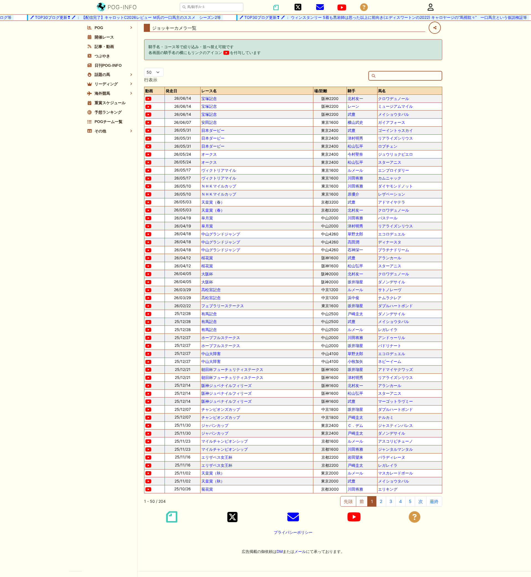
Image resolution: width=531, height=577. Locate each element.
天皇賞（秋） (213, 473)
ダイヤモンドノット (395, 186)
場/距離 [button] (320, 90)
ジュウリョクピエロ (395, 154)
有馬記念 (209, 313)
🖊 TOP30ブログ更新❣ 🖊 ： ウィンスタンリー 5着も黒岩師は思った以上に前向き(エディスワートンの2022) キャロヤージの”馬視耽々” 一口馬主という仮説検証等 (377, 17)
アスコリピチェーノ (395, 441)
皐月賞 (207, 218)
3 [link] (390, 501)
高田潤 (353, 242)
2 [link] (381, 501)
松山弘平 (355, 146)
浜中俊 (353, 297)
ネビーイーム (389, 361)
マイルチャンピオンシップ (224, 441)
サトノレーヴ (389, 289)
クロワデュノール (393, 98)
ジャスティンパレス (395, 425)
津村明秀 (355, 138)
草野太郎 (355, 234)
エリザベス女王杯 (216, 457)
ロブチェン (387, 146)
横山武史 (355, 122)
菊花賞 (207, 489)
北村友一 (355, 98)
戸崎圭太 (355, 313)
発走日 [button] (171, 90)
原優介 (353, 194)
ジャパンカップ (214, 425)
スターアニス (389, 162)
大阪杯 (207, 273)
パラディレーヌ (391, 457)
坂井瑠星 (355, 281)
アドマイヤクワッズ (395, 369)
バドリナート (389, 345)
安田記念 (209, 122)
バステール (387, 218)
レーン (353, 106)
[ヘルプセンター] (364, 7)
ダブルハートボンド (395, 305)
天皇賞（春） (213, 202)
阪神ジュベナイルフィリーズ (226, 385)
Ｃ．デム (355, 425)
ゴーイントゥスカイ (395, 130)
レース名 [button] (209, 90)
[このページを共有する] (435, 28)
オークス (209, 154)
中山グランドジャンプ (220, 234)
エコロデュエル (391, 234)
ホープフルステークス (220, 337)
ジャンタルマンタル (395, 449)
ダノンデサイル (391, 281)
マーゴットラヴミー (395, 401)
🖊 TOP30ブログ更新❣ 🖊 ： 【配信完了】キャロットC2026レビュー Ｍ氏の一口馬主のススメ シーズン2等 (119, 17)
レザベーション (391, 194)
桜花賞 (207, 257)
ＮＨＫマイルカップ (218, 186)
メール (300, 551)
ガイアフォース (391, 122)
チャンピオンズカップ (220, 409)
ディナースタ (389, 242)
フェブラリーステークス (222, 305)
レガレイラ (387, 329)
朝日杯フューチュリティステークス (232, 369)
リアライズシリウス (395, 138)
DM (280, 551)
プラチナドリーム (393, 249)
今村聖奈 (355, 154)
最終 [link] (434, 501)
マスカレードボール (395, 473)
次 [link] (420, 501)
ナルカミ (386, 417)
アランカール (389, 257)
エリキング (387, 489)
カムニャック (389, 178)
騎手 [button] (351, 90)
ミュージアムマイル (395, 106)
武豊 (351, 114)
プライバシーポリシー (293, 532)
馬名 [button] (382, 90)
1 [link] (372, 501)
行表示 (150, 80)
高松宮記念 (211, 289)
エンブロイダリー (393, 170)
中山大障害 (211, 353)
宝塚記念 (209, 98)
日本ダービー (213, 130)
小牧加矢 (355, 361)
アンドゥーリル (391, 337)
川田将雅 (355, 178)
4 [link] (400, 501)
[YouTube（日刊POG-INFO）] (341, 7)
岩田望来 (355, 457)
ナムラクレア (389, 297)
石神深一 (355, 249)
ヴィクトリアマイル (218, 170)
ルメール (355, 170)
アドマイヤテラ (391, 202)
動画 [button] (149, 90)
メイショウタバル (393, 114)
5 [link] (410, 501)
